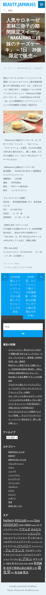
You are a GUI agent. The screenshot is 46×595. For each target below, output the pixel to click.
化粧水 (9, 563)
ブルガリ (30, 550)
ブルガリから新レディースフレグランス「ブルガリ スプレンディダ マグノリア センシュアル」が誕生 (25, 388)
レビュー (12, 494)
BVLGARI (20, 520)
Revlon (33, 525)
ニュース (12, 471)
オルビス (36, 529)
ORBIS (27, 524)
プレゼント (13, 486)
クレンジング (17, 534)
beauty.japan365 (19, 4)
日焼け (26, 563)
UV (38, 525)
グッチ (25, 534)
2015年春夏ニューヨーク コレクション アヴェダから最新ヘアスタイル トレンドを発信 (15, 294)
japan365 (38, 68)
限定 (12, 573)
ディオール (34, 537)
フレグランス (14, 550)
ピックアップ (14, 479)
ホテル (11, 490)
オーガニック (7, 534)
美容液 (31, 563)
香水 (25, 572)
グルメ (17, 263)
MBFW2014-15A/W (16, 452)
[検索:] (18, 10)
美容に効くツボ (15, 506)
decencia (30, 521)
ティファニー (20, 537)
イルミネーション (16, 463)
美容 (10, 502)
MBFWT (11, 456)
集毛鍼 (18, 572)
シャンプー (34, 533)
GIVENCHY (10, 525)
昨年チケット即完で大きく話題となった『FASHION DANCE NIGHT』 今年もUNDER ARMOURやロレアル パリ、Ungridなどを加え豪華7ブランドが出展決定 (25, 373)
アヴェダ (24, 529)
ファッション (14, 483)
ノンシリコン (14, 475)
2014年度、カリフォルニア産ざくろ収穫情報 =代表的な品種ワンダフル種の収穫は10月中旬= (31, 296)
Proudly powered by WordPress (23, 586)
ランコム (14, 559)
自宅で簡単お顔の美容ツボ (21, 568)
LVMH (21, 525)
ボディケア (10, 555)
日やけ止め (18, 563)
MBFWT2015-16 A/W (17, 459)
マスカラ (18, 555)
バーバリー (24, 546)
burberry (8, 520)
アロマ (16, 529)
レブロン (25, 558)
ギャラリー (8, 68)
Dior (37, 520)
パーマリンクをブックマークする (17, 267)
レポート (12, 498)
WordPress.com (31, 590)
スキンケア (8, 538)
